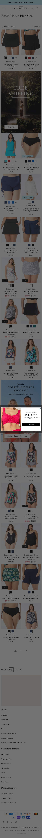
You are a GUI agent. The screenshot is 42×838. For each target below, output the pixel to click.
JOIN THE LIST (31, 424)
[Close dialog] (40, 409)
